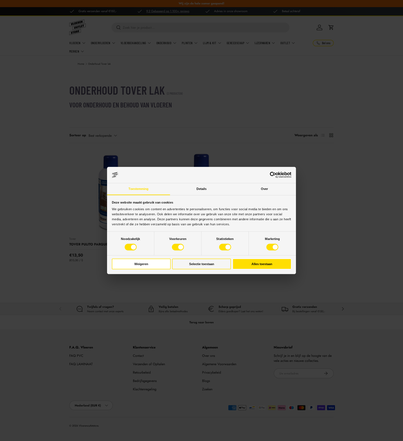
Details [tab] (201, 189)
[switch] (178, 247)
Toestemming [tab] (138, 189)
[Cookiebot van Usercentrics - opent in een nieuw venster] (273, 175)
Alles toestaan (261, 264)
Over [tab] (264, 189)
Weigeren (141, 264)
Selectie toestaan (201, 264)
